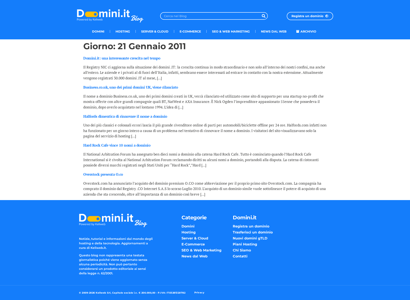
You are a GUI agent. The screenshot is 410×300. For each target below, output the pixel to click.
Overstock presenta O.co (103, 174)
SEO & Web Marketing (231, 31)
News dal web (274, 31)
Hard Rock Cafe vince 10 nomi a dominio (116, 145)
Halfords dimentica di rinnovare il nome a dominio (125, 116)
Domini (98, 31)
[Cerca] (263, 16)
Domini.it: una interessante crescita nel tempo (121, 58)
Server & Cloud (154, 31)
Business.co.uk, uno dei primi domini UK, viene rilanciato (130, 87)
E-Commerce (190, 31)
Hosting (123, 31)
